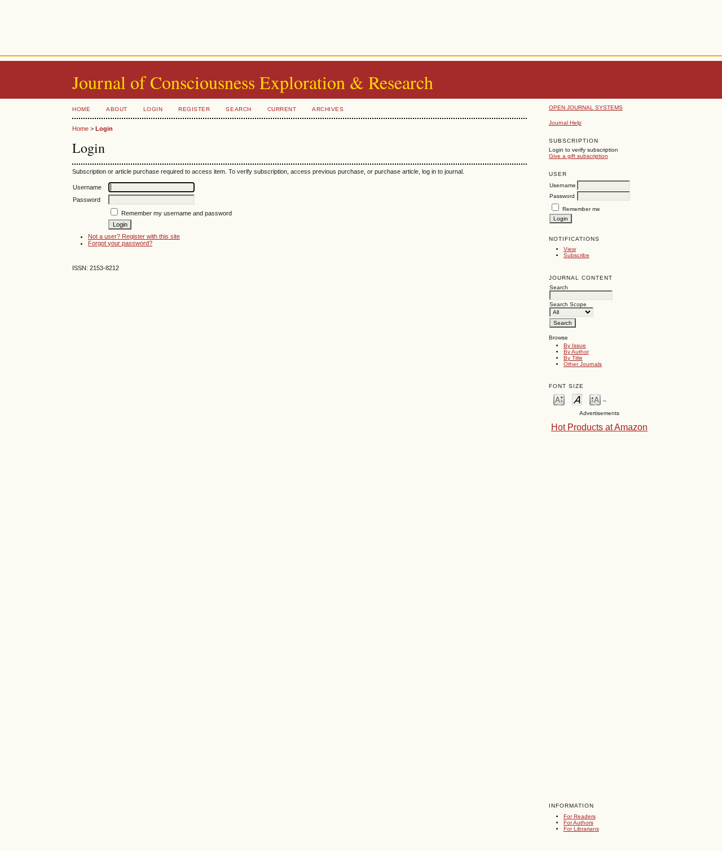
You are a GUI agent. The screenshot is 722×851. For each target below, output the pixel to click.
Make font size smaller (559, 399)
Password (562, 196)
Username (562, 185)
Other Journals (582, 364)
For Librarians (581, 829)
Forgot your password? (120, 243)
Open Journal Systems (586, 107)
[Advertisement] (361, 25)
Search (238, 109)
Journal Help (565, 123)
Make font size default (577, 399)
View (569, 249)
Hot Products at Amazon (599, 427)
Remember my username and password (176, 213)
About (116, 109)
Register (194, 109)
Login (153, 109)
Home (81, 109)
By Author (576, 352)
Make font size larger (595, 399)
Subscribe (576, 255)
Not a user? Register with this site (134, 236)
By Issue (574, 345)
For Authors (578, 822)
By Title (573, 358)
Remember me (581, 209)
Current (282, 109)
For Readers (579, 816)
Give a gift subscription (578, 156)
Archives (328, 109)
